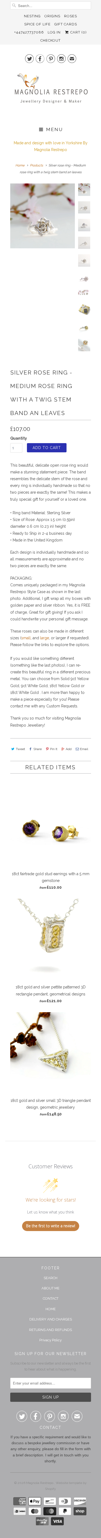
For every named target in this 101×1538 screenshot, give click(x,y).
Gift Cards (65, 24)
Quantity (18, 438)
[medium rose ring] (42, 215)
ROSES (70, 16)
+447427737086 (29, 32)
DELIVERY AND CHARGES (50, 1319)
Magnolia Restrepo (40, 1483)
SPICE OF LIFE (37, 24)
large (44, 638)
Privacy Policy (50, 1340)
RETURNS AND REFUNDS (50, 1330)
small (26, 638)
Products (36, 165)
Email (84, 749)
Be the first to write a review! (50, 1225)
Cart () (78, 32)
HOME (51, 1309)
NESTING (32, 16)
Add (69, 749)
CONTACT (50, 1298)
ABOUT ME (50, 1288)
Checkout (50, 40)
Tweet (20, 749)
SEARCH (50, 1278)
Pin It (53, 749)
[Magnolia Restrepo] (50, 93)
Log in (54, 32)
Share (37, 749)
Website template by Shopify (66, 1486)
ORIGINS (52, 16)
